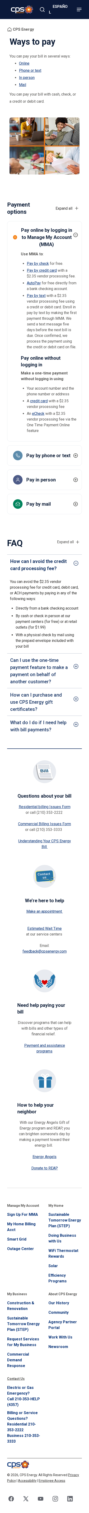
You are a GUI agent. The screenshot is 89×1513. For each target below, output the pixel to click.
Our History (58, 1303)
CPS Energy (23, 29)
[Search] (42, 9)
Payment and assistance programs (44, 1048)
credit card (39, 401)
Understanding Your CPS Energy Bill (44, 844)
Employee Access (52, 1481)
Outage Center (20, 1248)
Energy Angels (44, 1156)
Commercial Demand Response (18, 1360)
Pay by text (36, 295)
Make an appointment (44, 911)
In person (27, 77)
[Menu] (79, 9)
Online (24, 63)
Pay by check (38, 263)
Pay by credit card (42, 270)
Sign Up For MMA (22, 1214)
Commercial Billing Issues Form (44, 824)
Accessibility (27, 1481)
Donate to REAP (44, 1168)
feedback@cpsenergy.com (45, 951)
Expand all (65, 542)
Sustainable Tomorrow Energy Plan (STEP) (64, 1220)
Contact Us (16, 1379)
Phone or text (30, 70)
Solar (53, 1266)
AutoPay (34, 283)
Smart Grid (16, 1239)
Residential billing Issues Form (44, 807)
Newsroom (58, 1346)
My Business (17, 1294)
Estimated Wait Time (44, 928)
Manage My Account (23, 1205)
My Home (55, 1205)
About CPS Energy (62, 1294)
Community (58, 1312)
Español (58, 9)
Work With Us (60, 1337)
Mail (22, 84)
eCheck (38, 413)
